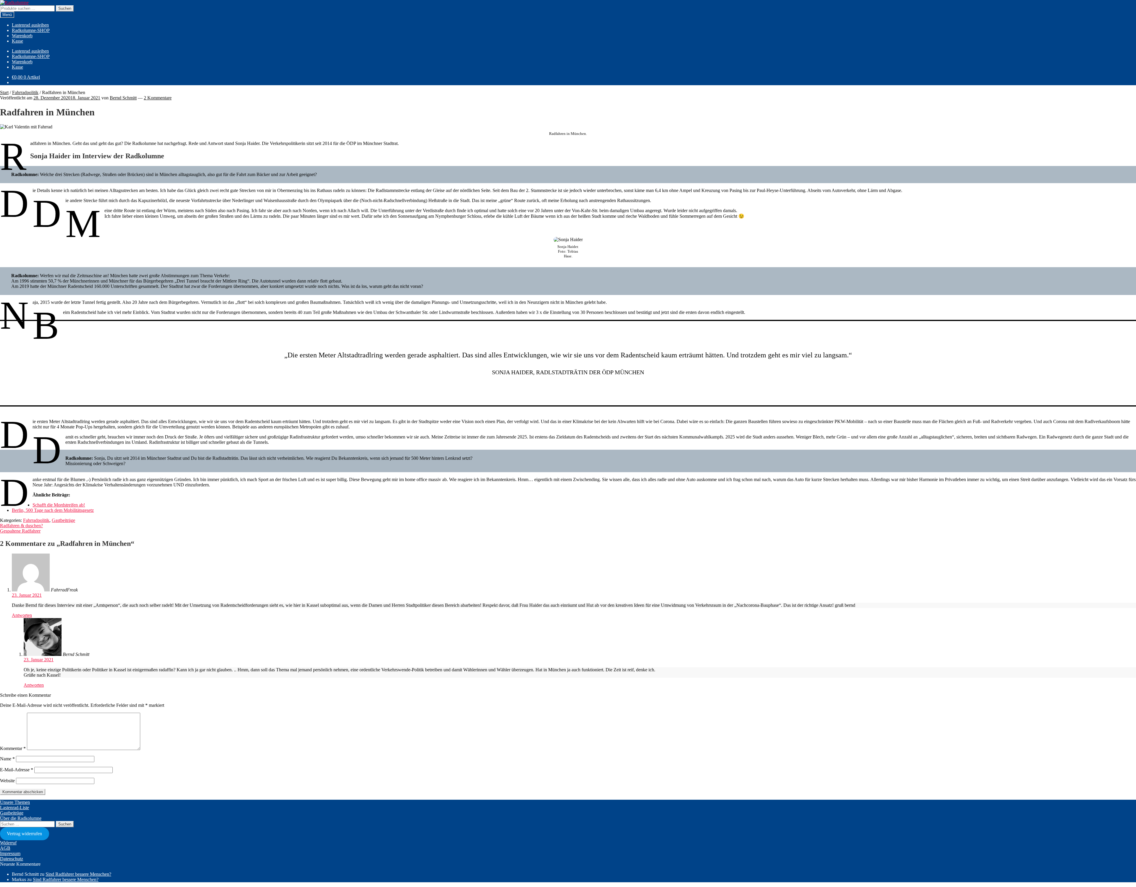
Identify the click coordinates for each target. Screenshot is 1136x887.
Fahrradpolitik (25, 92)
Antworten (22, 615)
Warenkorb (22, 35)
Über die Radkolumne (20, 818)
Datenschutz (11, 858)
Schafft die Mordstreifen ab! (59, 504)
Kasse (17, 40)
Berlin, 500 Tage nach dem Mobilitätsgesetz (53, 510)
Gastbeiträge (63, 520)
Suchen (64, 8)
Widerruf (8, 842)
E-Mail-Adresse (16, 769)
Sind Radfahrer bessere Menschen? (78, 874)
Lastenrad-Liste (14, 807)
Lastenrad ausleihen (30, 25)
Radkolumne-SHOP (31, 30)
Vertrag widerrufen (24, 833)
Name (7, 758)
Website (7, 780)
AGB (5, 848)
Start (4, 92)
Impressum (10, 853)
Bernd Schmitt (123, 97)
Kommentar (13, 748)
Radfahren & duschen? (21, 525)
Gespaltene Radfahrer (20, 530)
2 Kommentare (158, 97)
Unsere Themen (15, 802)
